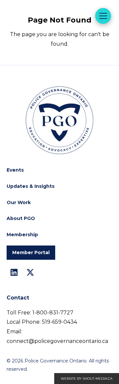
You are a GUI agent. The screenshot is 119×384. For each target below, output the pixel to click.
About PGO (21, 218)
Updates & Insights (31, 186)
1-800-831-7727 (52, 312)
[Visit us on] (14, 272)
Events (15, 170)
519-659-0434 (59, 322)
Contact (18, 298)
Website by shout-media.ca (86, 378)
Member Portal (31, 252)
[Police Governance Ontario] (48, 30)
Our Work (19, 202)
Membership (22, 235)
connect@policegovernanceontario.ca (57, 341)
